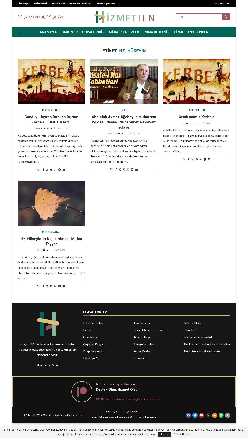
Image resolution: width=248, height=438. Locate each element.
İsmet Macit (46, 128)
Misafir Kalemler (124, 32)
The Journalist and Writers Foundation (207, 344)
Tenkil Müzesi (141, 322)
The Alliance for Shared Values (202, 351)
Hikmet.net (190, 329)
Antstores (139, 358)
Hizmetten (119, 133)
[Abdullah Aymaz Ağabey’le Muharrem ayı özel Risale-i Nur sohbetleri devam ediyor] (124, 81)
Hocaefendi (92, 32)
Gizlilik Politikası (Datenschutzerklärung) (112, 416)
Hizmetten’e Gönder (191, 32)
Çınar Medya (90, 337)
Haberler (69, 32)
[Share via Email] (64, 169)
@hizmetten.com (73, 415)
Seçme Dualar (141, 351)
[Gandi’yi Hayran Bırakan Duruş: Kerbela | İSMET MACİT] (51, 81)
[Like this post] (38, 169)
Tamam (165, 434)
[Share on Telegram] (59, 169)
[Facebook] (20, 17)
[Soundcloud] (49, 17)
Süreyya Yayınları (143, 344)
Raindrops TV (91, 358)
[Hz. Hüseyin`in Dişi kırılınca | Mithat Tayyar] (51, 203)
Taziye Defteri (130, 411)
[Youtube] (43, 17)
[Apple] (227, 415)
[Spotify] (55, 17)
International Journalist (198, 337)
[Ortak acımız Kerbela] (196, 81)
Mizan (46, 250)
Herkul (87, 329)
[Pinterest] (37, 17)
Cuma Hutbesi (155, 32)
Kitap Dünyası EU (93, 351)
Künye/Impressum (147, 416)
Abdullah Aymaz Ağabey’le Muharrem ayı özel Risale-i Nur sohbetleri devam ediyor (123, 122)
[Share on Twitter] (47, 169)
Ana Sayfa (48, 32)
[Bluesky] (60, 17)
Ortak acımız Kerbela (196, 117)
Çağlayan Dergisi (93, 344)
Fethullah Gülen (93, 322)
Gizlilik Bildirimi (182, 434)
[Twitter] (26, 17)
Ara (226, 16)
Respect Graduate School (148, 329)
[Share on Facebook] (43, 169)
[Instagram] (31, 17)
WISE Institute (193, 322)
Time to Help (141, 337)
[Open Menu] (19, 32)
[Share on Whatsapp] (55, 169)
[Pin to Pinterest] (51, 169)
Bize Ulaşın (111, 411)
